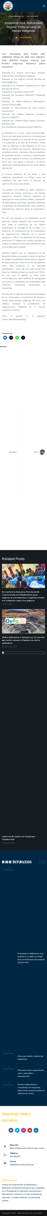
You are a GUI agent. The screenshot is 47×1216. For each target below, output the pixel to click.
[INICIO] (16, 38)
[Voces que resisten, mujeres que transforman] (8, 1057)
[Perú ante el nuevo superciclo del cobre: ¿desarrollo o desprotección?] (8, 1073)
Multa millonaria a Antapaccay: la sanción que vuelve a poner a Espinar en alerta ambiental (23, 640)
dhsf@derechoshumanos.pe (22, 1165)
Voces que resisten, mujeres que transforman (30, 1057)
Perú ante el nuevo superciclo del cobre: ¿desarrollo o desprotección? (31, 1073)
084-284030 (15, 1156)
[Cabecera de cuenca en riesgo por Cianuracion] (23, 742)
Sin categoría (32, 16)
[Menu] (44, 6)
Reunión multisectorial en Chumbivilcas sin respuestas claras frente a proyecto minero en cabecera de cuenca (31, 1088)
